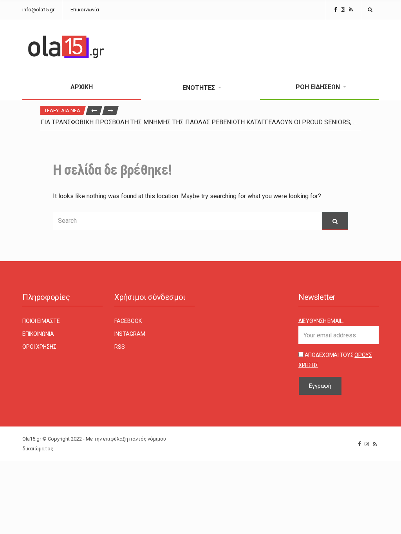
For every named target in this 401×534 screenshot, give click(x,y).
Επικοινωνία (84, 10)
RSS (119, 347)
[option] (200, 122)
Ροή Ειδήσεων (318, 87)
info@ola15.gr (38, 10)
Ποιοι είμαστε (41, 321)
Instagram (129, 334)
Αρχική (81, 87)
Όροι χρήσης (39, 347)
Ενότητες (198, 87)
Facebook (128, 321)
